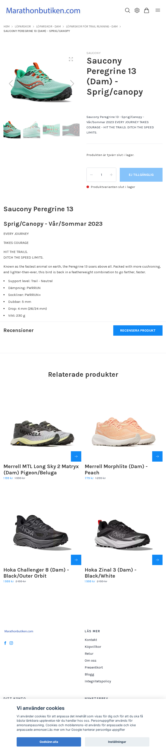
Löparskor (23, 26)
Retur (89, 653)
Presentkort (94, 667)
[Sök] (127, 10)
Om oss (90, 660)
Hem (6, 26)
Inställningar (117, 741)
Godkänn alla (49, 741)
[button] (72, 83)
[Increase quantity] (111, 175)
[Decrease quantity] (91, 175)
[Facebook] (5, 643)
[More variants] (76, 456)
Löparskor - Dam (48, 26)
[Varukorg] (146, 10)
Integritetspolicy (98, 681)
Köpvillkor (93, 647)
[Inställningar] (137, 10)
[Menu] (157, 10)
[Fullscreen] (71, 59)
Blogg (89, 674)
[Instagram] (11, 643)
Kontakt (91, 640)
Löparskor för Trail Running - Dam (92, 26)
